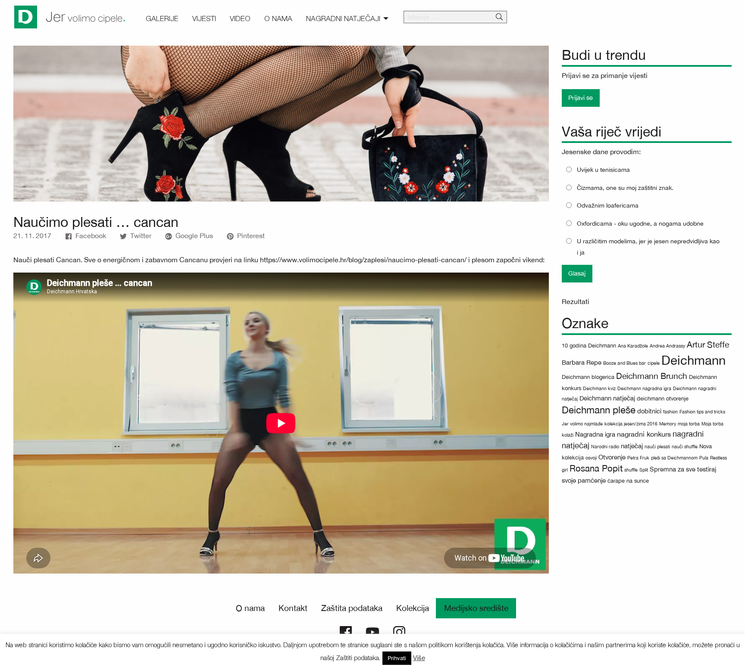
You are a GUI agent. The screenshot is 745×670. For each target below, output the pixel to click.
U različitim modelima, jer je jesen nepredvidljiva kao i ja (648, 246)
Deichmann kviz (599, 388)
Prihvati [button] (397, 658)
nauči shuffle (685, 446)
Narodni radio (605, 446)
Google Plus (194, 235)
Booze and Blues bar (624, 363)
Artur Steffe (708, 344)
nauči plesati (657, 446)
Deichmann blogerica (588, 377)
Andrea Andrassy (667, 345)
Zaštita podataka (351, 608)
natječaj (632, 446)
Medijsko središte (476, 608)
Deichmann (693, 360)
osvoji (591, 457)
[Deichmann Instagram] (399, 631)
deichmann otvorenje (663, 398)
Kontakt (293, 608)
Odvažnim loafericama (608, 205)
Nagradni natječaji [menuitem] (343, 18)
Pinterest (251, 235)
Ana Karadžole (633, 345)
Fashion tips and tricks (702, 411)
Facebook (90, 235)
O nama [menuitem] (278, 18)
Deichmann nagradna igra (644, 388)
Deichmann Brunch (651, 376)
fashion (670, 411)
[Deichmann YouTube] (372, 631)
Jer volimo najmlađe (582, 423)
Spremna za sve (672, 469)
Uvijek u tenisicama (603, 169)
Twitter (140, 235)
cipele (654, 363)
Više (419, 657)
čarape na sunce (628, 481)
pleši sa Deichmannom (674, 457)
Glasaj (576, 273)
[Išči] (499, 17)
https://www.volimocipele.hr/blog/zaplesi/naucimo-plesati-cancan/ (363, 260)
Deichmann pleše (598, 410)
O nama (250, 608)
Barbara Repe (581, 362)
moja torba (689, 423)
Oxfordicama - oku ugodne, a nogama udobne (640, 223)
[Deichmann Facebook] (346, 631)
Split (643, 469)
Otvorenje (612, 457)
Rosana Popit (596, 468)
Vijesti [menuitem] (204, 18)
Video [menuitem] (240, 18)
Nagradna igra (595, 434)
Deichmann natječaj (607, 398)
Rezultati (575, 301)
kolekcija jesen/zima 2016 (630, 423)
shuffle (631, 469)
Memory (667, 423)
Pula (703, 457)
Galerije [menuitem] (162, 18)
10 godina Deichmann (589, 345)
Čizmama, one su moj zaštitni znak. (625, 187)
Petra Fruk (638, 457)
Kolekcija (412, 608)
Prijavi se (580, 97)
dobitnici (649, 411)
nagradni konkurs (644, 434)
